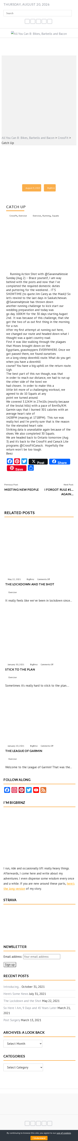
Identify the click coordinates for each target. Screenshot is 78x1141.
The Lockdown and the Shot (22, 1001)
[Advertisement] (39, 94)
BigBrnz (51, 188)
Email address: (13, 957)
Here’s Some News (15, 994)
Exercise (23, 215)
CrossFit (13, 215)
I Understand (39, 1138)
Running (46, 215)
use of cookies (64, 1133)
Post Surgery (11, 1020)
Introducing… (12, 987)
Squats (55, 215)
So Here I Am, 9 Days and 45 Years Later (30, 1008)
